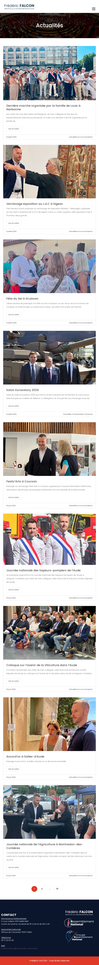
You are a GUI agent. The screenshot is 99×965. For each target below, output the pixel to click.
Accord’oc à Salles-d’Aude (25, 757)
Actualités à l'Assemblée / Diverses (78, 414)
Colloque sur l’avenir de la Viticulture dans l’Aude (41, 665)
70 (57, 889)
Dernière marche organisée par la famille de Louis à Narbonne (43, 107)
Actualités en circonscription (81, 137)
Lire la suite (13, 128)
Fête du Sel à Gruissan (22, 299)
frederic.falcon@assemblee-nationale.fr (19, 948)
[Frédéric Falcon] (19, 6)
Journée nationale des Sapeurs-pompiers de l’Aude (43, 570)
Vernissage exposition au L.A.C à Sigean (34, 204)
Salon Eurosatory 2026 (22, 390)
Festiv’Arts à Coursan (21, 481)
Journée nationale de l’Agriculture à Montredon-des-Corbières (44, 846)
